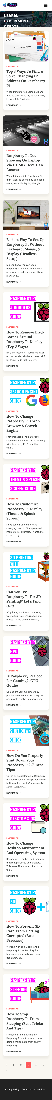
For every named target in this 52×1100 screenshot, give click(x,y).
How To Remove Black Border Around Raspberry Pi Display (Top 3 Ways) (25, 339)
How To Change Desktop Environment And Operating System (25, 848)
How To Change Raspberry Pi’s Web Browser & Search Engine (23, 423)
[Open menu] (45, 5)
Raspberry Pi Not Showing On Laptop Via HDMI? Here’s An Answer (24, 162)
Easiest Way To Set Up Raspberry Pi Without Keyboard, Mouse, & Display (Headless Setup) (25, 249)
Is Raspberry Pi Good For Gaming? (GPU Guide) (24, 681)
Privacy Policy (12, 1089)
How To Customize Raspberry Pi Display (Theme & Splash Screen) (24, 511)
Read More (13, 105)
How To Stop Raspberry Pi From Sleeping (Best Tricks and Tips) (24, 1021)
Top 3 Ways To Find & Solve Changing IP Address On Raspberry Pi (25, 78)
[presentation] (26, 46)
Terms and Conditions (34, 1089)
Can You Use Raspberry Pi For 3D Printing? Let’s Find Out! (23, 599)
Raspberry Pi (12, 66)
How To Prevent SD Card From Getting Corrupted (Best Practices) (23, 933)
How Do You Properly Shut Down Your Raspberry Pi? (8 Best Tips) (24, 762)
